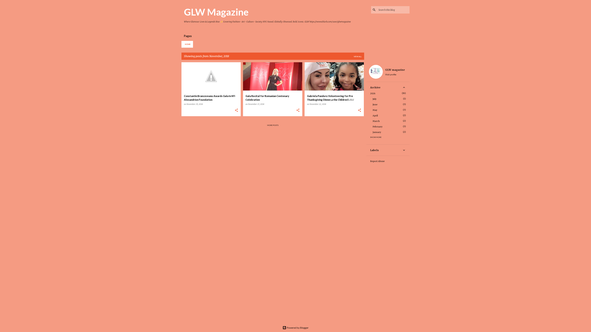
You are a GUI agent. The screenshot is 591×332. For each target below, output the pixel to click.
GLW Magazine (216, 12)
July (374, 99)
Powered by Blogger (297, 327)
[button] (236, 110)
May (375, 110)
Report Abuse (377, 161)
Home (188, 44)
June (375, 104)
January (377, 132)
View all (358, 56)
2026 (372, 93)
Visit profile (390, 74)
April (375, 115)
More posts (272, 125)
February (377, 126)
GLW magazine (395, 69)
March (376, 121)
